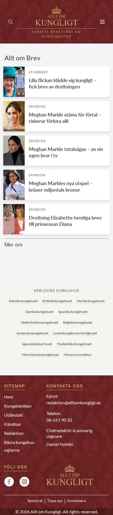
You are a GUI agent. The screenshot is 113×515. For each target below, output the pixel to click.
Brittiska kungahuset (57, 301)
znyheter (37, 107)
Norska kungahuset (90, 301)
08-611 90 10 (59, 419)
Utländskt (38, 72)
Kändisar (12, 424)
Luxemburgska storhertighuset (75, 333)
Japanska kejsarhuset (37, 344)
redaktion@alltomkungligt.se (73, 402)
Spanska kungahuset (72, 312)
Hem (8, 396)
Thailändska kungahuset (74, 344)
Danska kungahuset (39, 312)
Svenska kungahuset (23, 301)
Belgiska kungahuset (77, 322)
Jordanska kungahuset (32, 333)
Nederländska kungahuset (39, 322)
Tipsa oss (55, 501)
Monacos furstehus (77, 355)
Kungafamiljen (18, 405)
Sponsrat (35, 501)
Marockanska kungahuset (40, 355)
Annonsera (76, 501)
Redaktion (14, 433)
